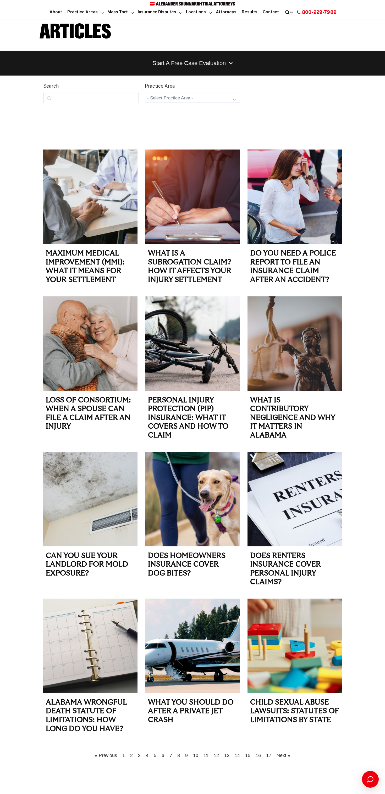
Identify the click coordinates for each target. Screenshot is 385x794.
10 (195, 755)
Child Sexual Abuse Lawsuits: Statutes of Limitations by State (294, 711)
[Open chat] (370, 779)
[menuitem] (55, 12)
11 (206, 755)
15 (247, 755)
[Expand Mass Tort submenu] (132, 12)
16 (258, 755)
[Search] (289, 12)
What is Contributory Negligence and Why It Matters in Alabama (292, 418)
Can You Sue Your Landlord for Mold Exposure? (87, 564)
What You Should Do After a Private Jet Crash (191, 711)
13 (226, 755)
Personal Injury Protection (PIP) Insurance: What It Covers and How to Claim (188, 418)
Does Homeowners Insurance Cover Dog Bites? (187, 564)
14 (237, 755)
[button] (82, 12)
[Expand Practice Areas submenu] (102, 12)
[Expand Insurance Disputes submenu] (180, 12)
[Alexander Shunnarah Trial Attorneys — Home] (192, 4)
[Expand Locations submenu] (210, 12)
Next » (283, 755)
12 (216, 755)
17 (268, 755)
